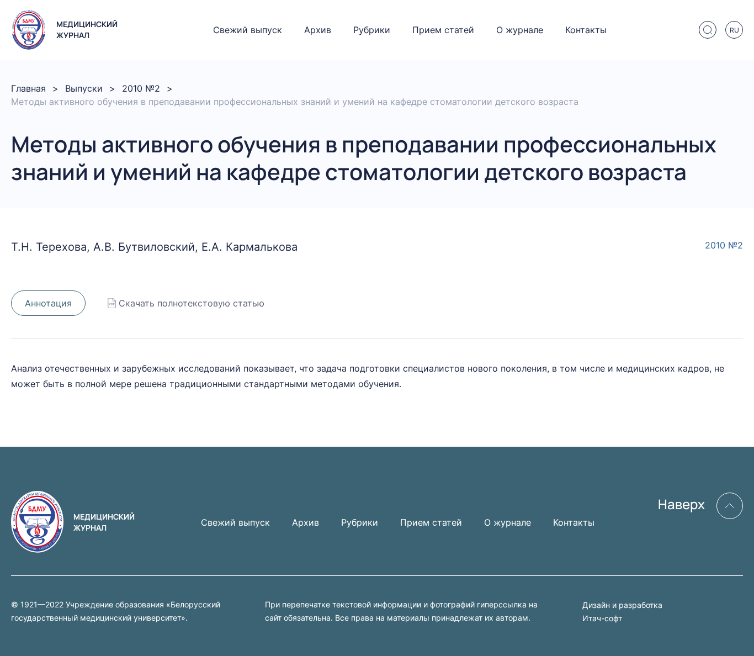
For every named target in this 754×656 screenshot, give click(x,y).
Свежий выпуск (247, 29)
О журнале (519, 29)
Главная (28, 88)
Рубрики (371, 29)
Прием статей (443, 29)
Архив (317, 29)
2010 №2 (141, 88)
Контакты (586, 29)
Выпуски (84, 88)
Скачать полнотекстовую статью (191, 303)
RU (734, 30)
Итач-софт (602, 618)
